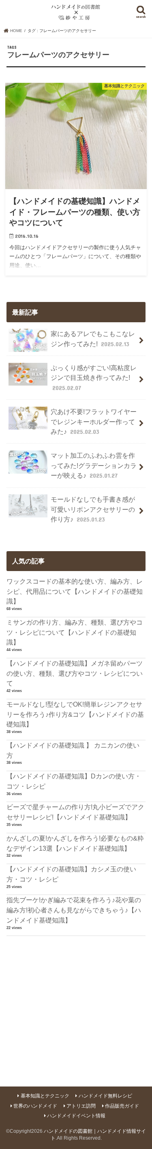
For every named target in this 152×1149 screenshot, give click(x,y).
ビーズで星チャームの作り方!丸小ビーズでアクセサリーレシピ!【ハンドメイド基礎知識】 (75, 812)
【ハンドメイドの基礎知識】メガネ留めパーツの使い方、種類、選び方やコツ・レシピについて (74, 673)
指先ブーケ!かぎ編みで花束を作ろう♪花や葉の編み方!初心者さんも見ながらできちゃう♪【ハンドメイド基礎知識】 (73, 909)
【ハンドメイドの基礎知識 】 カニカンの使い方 (72, 750)
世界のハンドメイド (35, 1106)
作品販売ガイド (122, 1106)
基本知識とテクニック (45, 1095)
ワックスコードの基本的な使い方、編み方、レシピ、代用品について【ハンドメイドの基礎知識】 (74, 591)
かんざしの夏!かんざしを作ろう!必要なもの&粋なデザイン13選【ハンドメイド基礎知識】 (75, 843)
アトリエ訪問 (81, 1106)
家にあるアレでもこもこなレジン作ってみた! (93, 338)
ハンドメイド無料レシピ (105, 1095)
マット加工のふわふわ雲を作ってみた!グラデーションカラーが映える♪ (94, 465)
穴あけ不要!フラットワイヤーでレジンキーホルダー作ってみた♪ (94, 421)
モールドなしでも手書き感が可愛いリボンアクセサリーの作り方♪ (93, 509)
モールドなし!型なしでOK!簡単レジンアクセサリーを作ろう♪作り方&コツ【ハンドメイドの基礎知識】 (75, 714)
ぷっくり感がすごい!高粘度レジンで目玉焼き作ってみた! (94, 377)
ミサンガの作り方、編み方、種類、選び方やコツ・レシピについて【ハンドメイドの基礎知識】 (74, 632)
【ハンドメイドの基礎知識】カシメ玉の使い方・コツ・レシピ (71, 874)
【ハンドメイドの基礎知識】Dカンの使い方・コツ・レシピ (73, 781)
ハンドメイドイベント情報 (76, 1115)
